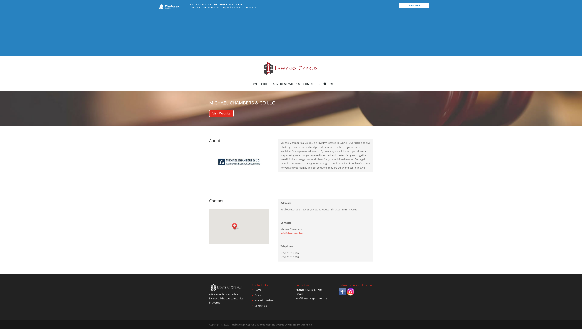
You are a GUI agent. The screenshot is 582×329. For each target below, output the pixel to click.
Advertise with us (286, 84)
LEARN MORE (414, 5)
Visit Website (221, 113)
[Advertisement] (291, 34)
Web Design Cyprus (243, 324)
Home (253, 84)
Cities (265, 84)
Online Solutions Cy (300, 324)
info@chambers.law (292, 233)
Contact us (311, 84)
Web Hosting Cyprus (272, 324)
